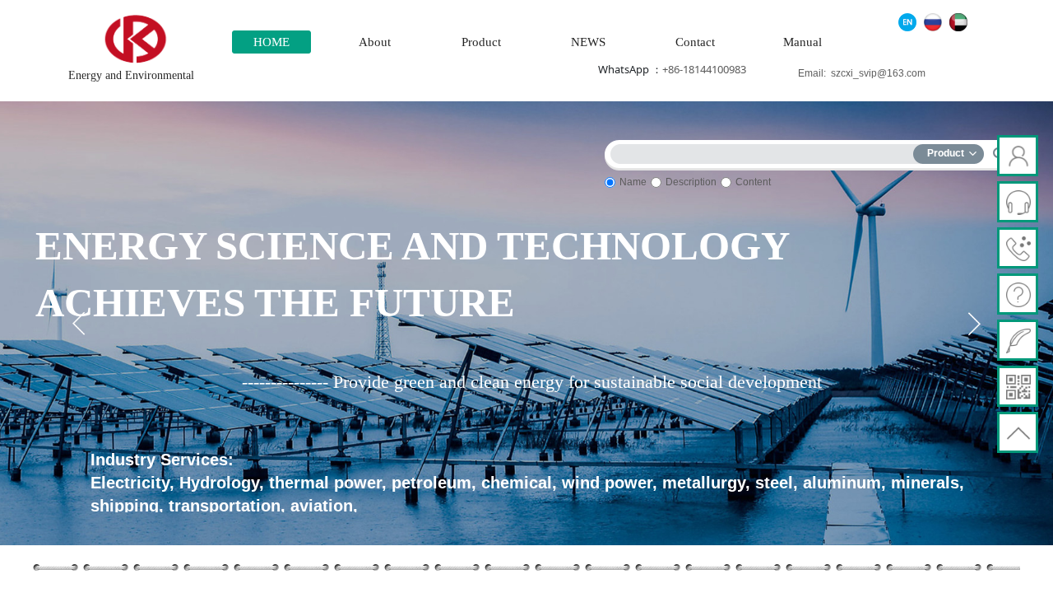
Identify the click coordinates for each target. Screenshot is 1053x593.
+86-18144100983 (704, 69)
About (375, 42)
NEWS (588, 42)
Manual (802, 42)
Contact (695, 42)
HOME (271, 42)
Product (481, 42)
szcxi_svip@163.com (878, 73)
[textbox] (765, 151)
